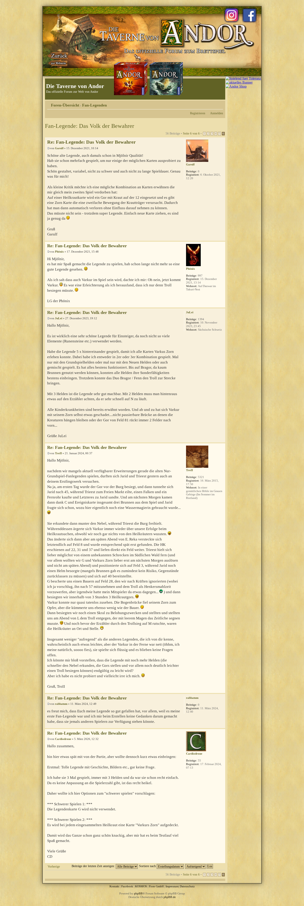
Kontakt (114, 886)
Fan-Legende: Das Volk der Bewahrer (89, 126)
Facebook (127, 886)
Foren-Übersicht (65, 105)
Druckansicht (213, 104)
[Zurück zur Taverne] (58, 58)
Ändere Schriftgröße (220, 104)
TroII (58, 453)
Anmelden (216, 113)
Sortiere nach (148, 866)
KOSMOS (141, 886)
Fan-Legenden (94, 105)
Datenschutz (187, 886)
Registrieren (197, 113)
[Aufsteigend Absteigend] (199, 866)
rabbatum (61, 703)
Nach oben (222, 238)
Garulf (59, 148)
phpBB (138, 893)
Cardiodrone (63, 739)
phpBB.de (170, 897)
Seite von (191, 133)
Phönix (59, 251)
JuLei (58, 318)
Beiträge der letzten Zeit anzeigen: (94, 866)
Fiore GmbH (156, 886)
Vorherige (54, 866)
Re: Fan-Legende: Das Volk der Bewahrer (91, 142)
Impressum (172, 886)
